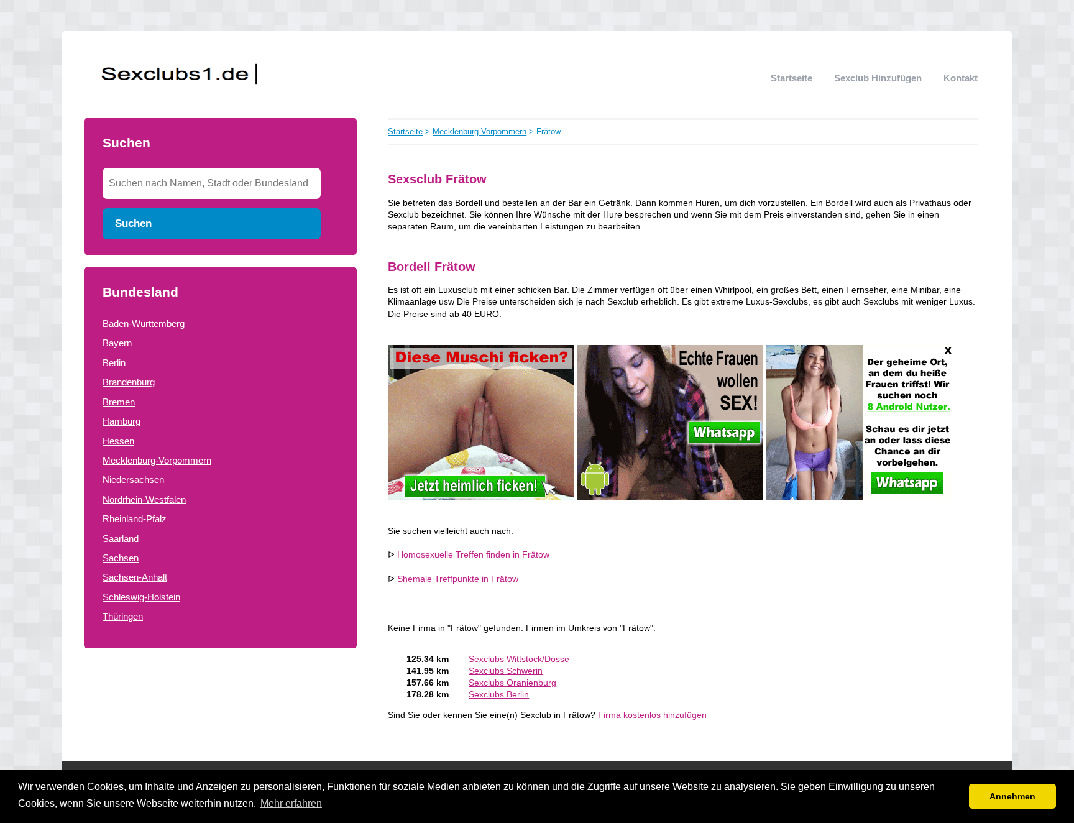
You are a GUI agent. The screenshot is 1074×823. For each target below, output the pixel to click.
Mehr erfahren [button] (291, 803)
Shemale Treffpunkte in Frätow (457, 579)
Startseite (791, 78)
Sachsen (121, 558)
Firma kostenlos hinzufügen (652, 715)
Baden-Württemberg (144, 323)
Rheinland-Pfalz (135, 518)
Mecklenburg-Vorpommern (157, 460)
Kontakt (960, 78)
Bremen (119, 402)
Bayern (117, 343)
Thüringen (123, 616)
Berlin (114, 362)
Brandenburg (129, 382)
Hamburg (121, 421)
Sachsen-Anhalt (135, 577)
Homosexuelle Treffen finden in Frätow (473, 554)
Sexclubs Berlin (499, 694)
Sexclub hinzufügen (878, 78)
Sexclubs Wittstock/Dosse (519, 659)
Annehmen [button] (1012, 796)
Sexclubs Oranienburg (512, 682)
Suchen (133, 223)
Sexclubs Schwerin (506, 671)
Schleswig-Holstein (141, 597)
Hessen (118, 441)
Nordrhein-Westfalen (144, 499)
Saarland (121, 538)
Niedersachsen (133, 479)
